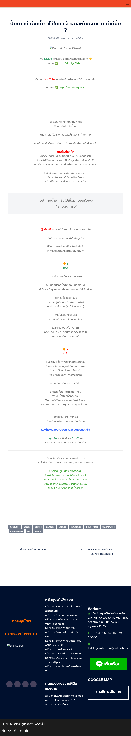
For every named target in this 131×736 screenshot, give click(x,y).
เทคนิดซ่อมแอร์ (16, 531)
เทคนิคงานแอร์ (92, 527)
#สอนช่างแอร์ (69, 480)
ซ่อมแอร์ (38, 527)
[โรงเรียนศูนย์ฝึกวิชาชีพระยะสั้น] (19, 4)
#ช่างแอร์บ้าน (61, 484)
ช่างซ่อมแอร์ (14, 527)
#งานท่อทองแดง (78, 484)
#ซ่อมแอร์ (53, 488)
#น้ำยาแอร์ (77, 488)
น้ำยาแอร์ (62, 527)
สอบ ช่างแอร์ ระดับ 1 (56, 704)
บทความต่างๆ (67, 38)
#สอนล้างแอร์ (78, 475)
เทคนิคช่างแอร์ (108, 527)
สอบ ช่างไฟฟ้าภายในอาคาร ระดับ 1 (64, 696)
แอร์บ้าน (79, 38)
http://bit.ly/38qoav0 (72, 87)
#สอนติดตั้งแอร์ (53, 480)
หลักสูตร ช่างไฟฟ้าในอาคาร (60, 628)
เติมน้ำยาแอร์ (76, 527)
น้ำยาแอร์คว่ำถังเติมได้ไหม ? (35, 550)
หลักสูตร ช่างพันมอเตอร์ (58, 649)
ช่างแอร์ (27, 527)
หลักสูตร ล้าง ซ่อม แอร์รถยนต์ (62, 615)
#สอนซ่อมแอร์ (63, 475)
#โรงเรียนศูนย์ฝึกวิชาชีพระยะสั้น (65, 471)
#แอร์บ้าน (50, 475)
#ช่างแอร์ (48, 484)
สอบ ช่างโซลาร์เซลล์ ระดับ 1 (60, 700)
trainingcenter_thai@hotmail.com (108, 648)
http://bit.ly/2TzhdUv (72, 63)
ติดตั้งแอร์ (50, 527)
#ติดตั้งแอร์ (65, 488)
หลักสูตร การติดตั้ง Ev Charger (63, 654)
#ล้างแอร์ (82, 480)
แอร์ (28, 531)
